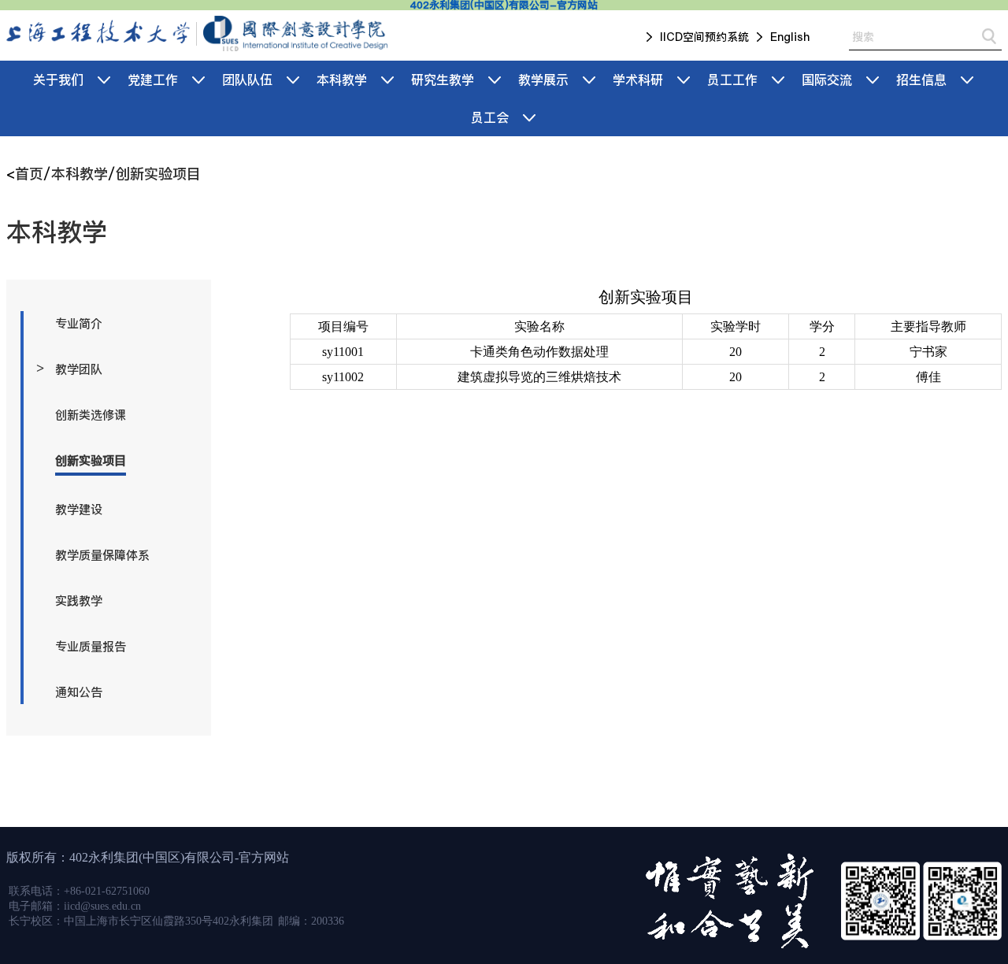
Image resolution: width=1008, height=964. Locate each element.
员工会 (490, 117)
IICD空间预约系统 (704, 37)
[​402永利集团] (295, 33)
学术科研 (638, 79)
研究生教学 (442, 79)
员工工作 (732, 79)
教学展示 (543, 79)
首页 (29, 174)
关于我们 (58, 79)
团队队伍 (247, 79)
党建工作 (153, 79)
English (790, 37)
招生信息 (921, 79)
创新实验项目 (158, 174)
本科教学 (342, 79)
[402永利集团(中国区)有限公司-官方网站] (98, 33)
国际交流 (827, 79)
